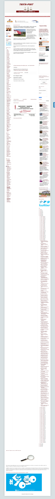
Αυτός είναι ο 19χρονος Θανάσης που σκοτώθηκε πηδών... (44, 334)
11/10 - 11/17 (42, 224)
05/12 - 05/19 (42, 421)
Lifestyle (8, 82)
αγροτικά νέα (8, 74)
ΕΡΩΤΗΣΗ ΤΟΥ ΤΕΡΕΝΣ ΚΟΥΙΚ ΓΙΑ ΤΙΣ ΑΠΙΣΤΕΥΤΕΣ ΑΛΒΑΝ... (44, 254)
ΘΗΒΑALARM (9, 156)
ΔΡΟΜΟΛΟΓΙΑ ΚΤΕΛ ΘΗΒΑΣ (13, 16)
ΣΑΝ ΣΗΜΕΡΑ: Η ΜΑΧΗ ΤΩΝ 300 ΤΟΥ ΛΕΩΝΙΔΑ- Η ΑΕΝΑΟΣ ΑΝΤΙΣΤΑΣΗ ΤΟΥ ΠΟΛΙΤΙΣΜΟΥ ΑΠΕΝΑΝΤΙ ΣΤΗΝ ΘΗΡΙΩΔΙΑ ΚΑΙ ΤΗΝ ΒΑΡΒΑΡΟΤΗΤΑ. (44, 164)
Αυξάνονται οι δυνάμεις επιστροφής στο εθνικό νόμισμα (43, 369)
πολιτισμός (8, 61)
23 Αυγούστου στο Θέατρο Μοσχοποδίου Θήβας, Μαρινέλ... (43, 332)
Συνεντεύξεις (8, 98)
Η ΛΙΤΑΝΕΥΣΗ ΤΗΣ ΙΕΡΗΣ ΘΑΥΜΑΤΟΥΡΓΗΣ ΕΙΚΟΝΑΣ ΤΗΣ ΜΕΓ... (44, 302)
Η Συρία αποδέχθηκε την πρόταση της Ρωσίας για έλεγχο (45, 173)
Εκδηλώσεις (8, 58)
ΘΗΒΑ (22, 16)
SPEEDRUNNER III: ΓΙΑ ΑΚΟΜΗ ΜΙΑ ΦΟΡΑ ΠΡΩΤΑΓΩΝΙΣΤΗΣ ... (43, 261)
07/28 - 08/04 (42, 408)
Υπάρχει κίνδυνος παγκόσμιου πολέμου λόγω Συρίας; (45, 132)
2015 (40, 213)
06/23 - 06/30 (42, 414)
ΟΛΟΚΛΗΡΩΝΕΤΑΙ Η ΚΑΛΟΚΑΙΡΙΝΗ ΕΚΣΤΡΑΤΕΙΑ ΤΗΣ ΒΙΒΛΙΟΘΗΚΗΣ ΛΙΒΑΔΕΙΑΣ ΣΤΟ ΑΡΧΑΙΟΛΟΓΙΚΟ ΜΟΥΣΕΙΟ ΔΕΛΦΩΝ (44, 123)
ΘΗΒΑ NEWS (8, 153)
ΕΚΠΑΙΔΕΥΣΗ (9, 64)
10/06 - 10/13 (42, 230)
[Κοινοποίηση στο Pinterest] (27, 72)
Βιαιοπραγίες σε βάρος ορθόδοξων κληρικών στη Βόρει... (44, 271)
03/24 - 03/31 (42, 429)
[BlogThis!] (25, 72)
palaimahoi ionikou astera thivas (8, 144)
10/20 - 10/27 (42, 228)
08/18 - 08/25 (42, 238)
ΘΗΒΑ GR (8, 152)
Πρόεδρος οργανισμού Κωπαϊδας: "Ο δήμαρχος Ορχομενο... (43, 267)
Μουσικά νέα (8, 112)
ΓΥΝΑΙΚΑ (8, 80)
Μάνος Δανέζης (9, 115)
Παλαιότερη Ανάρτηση (33, 99)
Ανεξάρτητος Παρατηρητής (9, 198)
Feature (19, 73)
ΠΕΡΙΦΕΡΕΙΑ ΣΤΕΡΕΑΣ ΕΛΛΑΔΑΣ (8, 67)
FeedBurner (45, 83)
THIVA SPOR (8, 137)
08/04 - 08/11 (42, 407)
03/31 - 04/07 (42, 428)
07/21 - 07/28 (42, 409)
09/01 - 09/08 (42, 236)
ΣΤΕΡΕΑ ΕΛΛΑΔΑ (30, 16)
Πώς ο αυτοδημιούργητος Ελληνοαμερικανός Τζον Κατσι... (43, 282)
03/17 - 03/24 (42, 430)
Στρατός (8, 87)
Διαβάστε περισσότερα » (9, 470)
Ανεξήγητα (8, 104)
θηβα (7, 49)
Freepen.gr (8, 172)
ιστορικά (8, 81)
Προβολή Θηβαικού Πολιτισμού (8, 114)
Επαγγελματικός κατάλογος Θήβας (9, 130)
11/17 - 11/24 (42, 223)
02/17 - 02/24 (42, 435)
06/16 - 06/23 (42, 415)
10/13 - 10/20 (42, 229)
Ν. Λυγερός (8, 60)
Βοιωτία (26, 16)
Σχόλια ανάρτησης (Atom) (20, 100)
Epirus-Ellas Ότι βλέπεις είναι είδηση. (8, 187)
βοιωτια (17, 73)
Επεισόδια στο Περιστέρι (43, 293)
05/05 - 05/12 (42, 422)
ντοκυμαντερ (8, 109)
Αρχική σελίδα (7, 16)
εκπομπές (8, 107)
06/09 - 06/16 (42, 416)
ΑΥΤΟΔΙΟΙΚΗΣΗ (9, 77)
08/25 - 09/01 (42, 237)
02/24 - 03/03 (42, 434)
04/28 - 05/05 (42, 423)
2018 (40, 209)
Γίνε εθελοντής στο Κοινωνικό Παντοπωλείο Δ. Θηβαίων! (40, 16)
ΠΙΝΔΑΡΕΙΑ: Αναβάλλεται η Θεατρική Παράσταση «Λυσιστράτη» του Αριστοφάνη (45, 154)
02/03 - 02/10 (42, 437)
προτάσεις (8, 108)
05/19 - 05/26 (42, 420)
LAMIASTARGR (32, 65)
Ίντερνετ (8, 85)
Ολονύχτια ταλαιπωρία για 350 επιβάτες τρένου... (20, 65)
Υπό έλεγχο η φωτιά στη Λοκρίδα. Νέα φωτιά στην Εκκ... (44, 286)
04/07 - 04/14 (42, 427)
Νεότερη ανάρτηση (16, 99)
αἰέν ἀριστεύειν (9, 179)
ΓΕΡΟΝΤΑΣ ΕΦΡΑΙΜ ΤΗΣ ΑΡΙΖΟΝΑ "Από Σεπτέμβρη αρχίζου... (44, 242)
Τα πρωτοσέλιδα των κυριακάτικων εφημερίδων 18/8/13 (44, 244)
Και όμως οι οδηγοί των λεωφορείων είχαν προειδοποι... (43, 320)
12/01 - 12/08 (42, 221)
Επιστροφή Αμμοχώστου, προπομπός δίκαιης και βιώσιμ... (43, 305)
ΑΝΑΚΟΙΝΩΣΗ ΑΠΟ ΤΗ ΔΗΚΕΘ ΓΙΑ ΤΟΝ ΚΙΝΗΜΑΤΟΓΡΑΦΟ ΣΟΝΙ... (44, 383)
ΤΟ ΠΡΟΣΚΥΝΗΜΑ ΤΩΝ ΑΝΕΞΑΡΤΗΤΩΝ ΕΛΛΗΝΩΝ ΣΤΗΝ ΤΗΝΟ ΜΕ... (44, 313)
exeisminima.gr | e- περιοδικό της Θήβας (9, 142)
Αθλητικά (8, 65)
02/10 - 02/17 (42, 436)
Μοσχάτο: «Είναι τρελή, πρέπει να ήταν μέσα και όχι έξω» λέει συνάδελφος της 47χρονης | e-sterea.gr (9, 195)
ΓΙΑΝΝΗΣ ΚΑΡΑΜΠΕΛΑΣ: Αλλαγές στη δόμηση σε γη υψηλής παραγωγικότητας (45, 106)
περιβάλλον (8, 78)
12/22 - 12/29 (42, 217)
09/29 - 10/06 (42, 231)
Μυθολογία (8, 123)
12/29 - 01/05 (42, 216)
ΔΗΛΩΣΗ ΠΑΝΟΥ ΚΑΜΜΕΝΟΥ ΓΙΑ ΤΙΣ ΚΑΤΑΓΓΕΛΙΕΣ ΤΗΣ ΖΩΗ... (44, 346)
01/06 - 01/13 (42, 442)
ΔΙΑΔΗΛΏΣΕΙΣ (9, 86)
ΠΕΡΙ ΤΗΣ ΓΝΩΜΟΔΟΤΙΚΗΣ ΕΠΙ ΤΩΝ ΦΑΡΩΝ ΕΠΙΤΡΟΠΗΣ (44, 365)
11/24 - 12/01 (42, 222)
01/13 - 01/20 (42, 441)
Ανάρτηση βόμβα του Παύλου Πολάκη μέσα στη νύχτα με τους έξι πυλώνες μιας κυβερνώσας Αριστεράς (9, 169)
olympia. (8, 166)
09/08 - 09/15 (42, 235)
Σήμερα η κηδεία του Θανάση (44, 298)
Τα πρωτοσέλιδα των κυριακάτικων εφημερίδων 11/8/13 (44, 403)
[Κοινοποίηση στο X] (26, 72)
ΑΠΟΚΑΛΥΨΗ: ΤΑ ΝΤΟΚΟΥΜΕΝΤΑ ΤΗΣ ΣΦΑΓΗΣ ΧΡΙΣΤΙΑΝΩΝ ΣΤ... (44, 277)
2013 (40, 215)
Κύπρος (8, 79)
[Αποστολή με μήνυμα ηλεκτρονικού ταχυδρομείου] (24, 72)
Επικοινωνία (19, 16)
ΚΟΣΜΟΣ (8, 59)
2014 (40, 214)
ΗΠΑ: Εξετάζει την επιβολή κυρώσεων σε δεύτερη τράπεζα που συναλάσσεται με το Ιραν (9, 162)
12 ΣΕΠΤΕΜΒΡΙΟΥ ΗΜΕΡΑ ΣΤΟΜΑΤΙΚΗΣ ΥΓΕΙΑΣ (46, 180)
